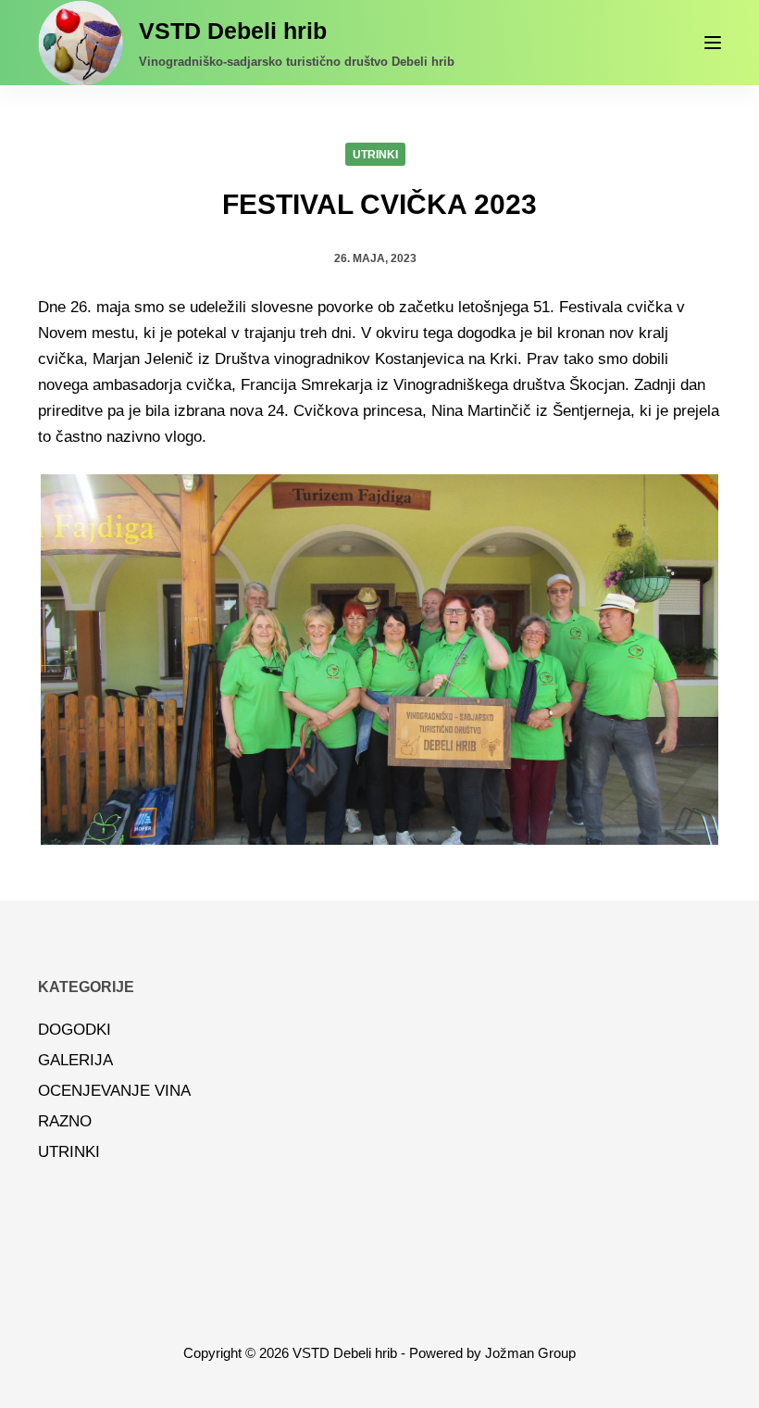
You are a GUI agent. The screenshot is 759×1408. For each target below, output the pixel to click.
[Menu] (712, 42)
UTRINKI (375, 154)
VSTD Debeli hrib (233, 31)
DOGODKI (74, 1029)
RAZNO (65, 1121)
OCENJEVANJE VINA (114, 1091)
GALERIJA (75, 1060)
